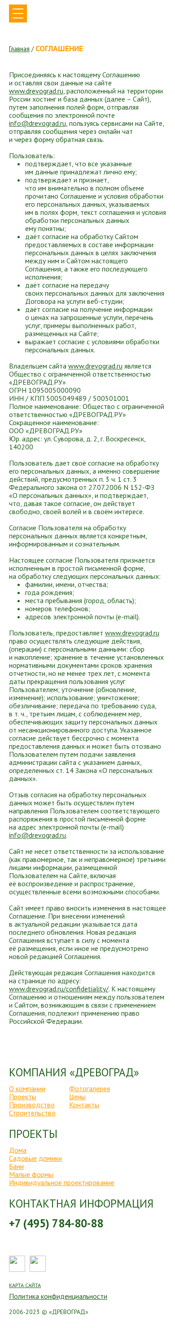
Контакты (84, 1104)
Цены (77, 1096)
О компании (27, 1088)
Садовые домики (35, 1158)
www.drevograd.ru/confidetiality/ (59, 988)
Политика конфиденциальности (58, 1296)
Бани (16, 1166)
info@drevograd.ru (37, 123)
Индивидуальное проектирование (61, 1182)
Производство (32, 1104)
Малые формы (31, 1174)
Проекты (22, 1096)
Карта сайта (25, 1285)
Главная (19, 48)
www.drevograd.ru (36, 90)
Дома (17, 1150)
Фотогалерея (89, 1088)
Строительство (32, 1112)
